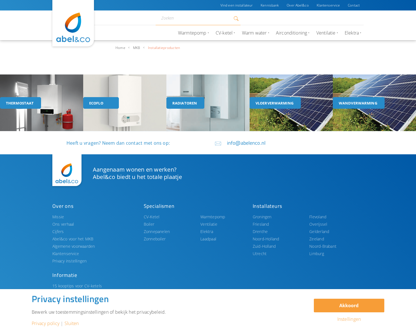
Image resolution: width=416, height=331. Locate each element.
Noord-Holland (266, 239)
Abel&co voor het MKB (73, 239)
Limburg (316, 253)
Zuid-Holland (264, 246)
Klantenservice (328, 5)
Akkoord (349, 305)
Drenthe (260, 231)
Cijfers (58, 231)
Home (120, 48)
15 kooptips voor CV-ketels (77, 286)
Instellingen (349, 319)
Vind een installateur (236, 5)
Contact (354, 5)
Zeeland (316, 239)
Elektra (206, 231)
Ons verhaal (63, 224)
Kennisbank (270, 5)
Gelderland (319, 231)
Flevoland (317, 216)
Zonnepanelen (157, 231)
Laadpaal (208, 239)
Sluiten (72, 323)
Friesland (261, 224)
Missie (58, 216)
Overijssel (318, 224)
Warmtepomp (212, 216)
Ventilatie (208, 224)
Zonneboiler (155, 239)
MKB (136, 48)
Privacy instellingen (69, 261)
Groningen (262, 216)
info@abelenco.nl (246, 143)
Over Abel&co (297, 5)
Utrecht (260, 253)
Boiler (149, 224)
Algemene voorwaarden (73, 246)
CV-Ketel (152, 216)
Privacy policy (45, 323)
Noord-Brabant (322, 246)
